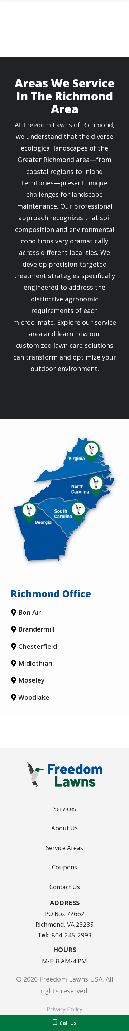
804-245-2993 (72, 935)
